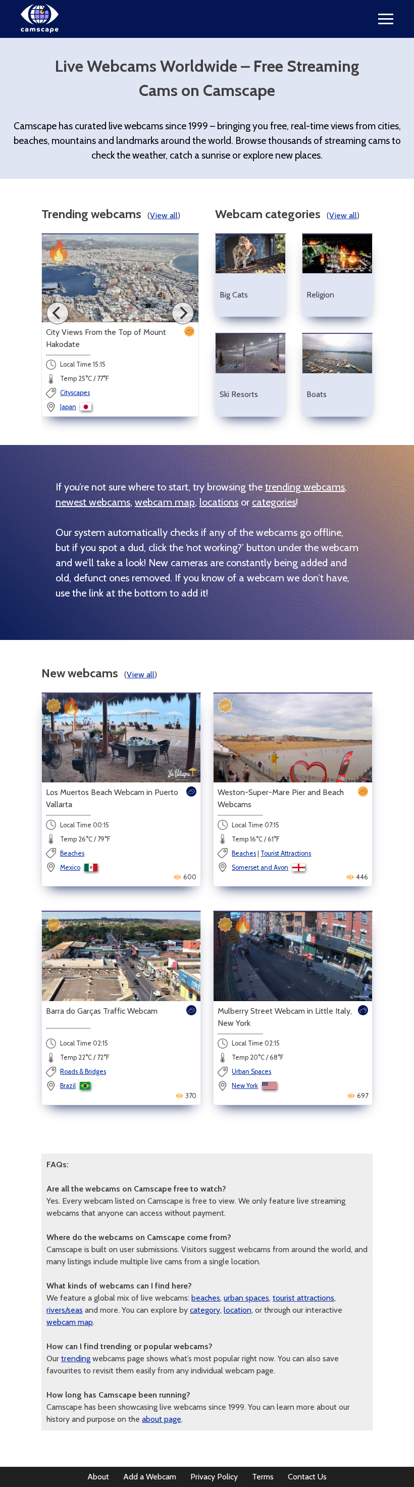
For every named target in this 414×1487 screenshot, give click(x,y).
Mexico (70, 867)
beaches (205, 1298)
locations (218, 502)
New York (245, 1085)
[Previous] (57, 313)
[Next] (183, 313)
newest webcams (93, 502)
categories (274, 502)
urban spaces (246, 1298)
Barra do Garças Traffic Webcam (102, 1011)
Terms (263, 1476)
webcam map (165, 502)
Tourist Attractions (286, 853)
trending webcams (305, 487)
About (98, 1476)
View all (164, 215)
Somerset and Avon (260, 867)
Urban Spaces (251, 1071)
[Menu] (385, 19)
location (237, 1310)
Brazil (68, 1085)
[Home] (40, 30)
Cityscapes (75, 392)
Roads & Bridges (83, 1071)
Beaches (72, 853)
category (205, 1310)
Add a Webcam (149, 1476)
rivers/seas (64, 1310)
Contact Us (307, 1476)
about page (161, 1419)
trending (75, 1358)
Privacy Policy (214, 1476)
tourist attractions (303, 1298)
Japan (68, 407)
